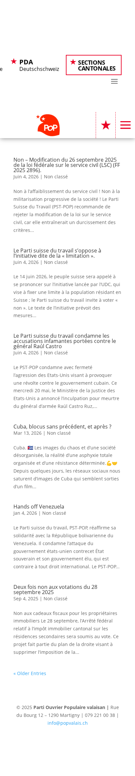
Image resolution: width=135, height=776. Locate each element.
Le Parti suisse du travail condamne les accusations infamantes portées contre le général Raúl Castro (64, 341)
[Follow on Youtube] (80, 742)
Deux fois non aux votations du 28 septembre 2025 (55, 589)
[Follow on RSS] (93, 742)
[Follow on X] (54, 742)
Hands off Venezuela (38, 506)
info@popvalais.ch (68, 723)
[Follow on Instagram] (67, 742)
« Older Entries (29, 673)
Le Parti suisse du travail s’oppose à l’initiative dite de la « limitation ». (57, 253)
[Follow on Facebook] (41, 742)
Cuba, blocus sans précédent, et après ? (62, 426)
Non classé (56, 176)
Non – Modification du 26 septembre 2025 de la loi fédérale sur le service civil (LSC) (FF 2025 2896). (66, 165)
